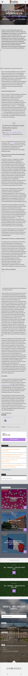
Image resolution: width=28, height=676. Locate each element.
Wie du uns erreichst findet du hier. (9, 627)
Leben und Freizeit (6, 513)
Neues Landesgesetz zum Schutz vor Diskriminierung (9, 460)
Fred (2, 112)
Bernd (16, 105)
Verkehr (17, 426)
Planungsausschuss (5, 384)
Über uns (5, 649)
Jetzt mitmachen (5, 640)
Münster (12, 8)
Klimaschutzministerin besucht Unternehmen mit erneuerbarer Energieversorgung (12, 466)
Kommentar (5, 490)
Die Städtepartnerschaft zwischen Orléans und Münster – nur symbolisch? (14, 542)
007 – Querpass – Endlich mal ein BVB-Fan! (14, 587)
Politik (16, 8)
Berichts (17, 217)
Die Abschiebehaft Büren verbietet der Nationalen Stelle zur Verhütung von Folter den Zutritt (12, 455)
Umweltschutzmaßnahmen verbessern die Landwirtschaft (11, 450)
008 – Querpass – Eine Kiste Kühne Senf (14, 568)
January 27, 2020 (6, 136)
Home (4, 647)
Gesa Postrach (5, 506)
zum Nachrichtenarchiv (6, 469)
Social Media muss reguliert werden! (14, 498)
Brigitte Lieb (13, 19)
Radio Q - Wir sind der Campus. (14, 608)
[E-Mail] (5, 421)
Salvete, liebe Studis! (14, 520)
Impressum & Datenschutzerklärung (10, 651)
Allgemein (4, 535)
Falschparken (10, 426)
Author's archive (14, 439)
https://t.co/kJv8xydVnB (13, 132)
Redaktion (4, 528)
